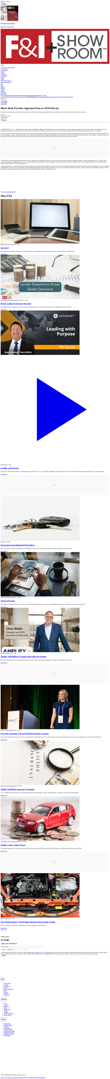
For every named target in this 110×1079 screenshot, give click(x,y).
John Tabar (7, 244)
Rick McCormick (9, 597)
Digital (2, 77)
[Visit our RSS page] (4, 940)
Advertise (17, 97)
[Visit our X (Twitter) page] (3, 940)
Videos (23, 95)
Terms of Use (11, 1077)
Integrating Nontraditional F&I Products (18, 545)
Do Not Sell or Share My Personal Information (34, 1077)
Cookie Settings (30, 97)
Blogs (14, 95)
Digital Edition (10, 26)
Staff (8, 653)
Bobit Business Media (40, 97)
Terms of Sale (18, 1077)
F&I (2, 84)
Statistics (27, 95)
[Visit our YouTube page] (8, 940)
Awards (3, 72)
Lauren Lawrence (14, 300)
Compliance (4, 74)
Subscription (4, 97)
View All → (4, 929)
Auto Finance (4, 69)
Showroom (3, 92)
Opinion (3, 89)
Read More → (4, 254)
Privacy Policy (4, 1077)
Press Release (69, 97)
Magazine (10, 95)
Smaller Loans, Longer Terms (13, 845)
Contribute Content (61, 97)
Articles (15, 1)
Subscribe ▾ (4, 4)
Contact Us (23, 97)
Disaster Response (5, 80)
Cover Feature (6, 1)
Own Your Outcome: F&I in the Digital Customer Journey (25, 734)
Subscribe (3, 26)
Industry (3, 86)
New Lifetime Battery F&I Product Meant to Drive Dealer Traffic (28, 922)
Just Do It (5, 248)
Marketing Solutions (51, 97)
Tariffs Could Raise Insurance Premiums (17, 789)
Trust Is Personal (8, 601)
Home (2, 104)
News (11, 1)
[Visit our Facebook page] (1, 940)
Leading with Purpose (10, 468)
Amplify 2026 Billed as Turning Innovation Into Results (23, 657)
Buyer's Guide (43, 95)
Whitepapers (19, 95)
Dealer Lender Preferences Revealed (16, 304)
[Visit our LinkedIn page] (6, 940)
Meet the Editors (11, 97)
